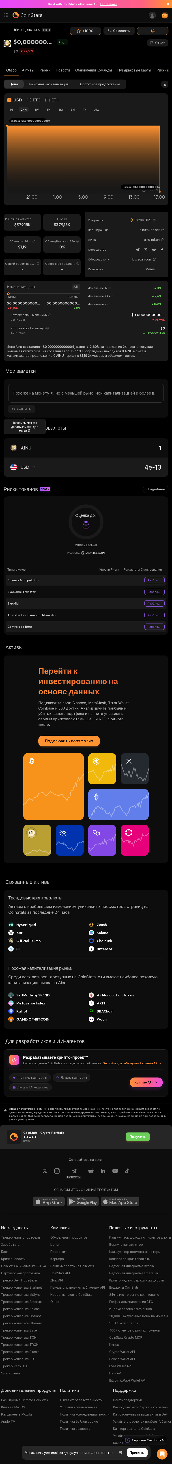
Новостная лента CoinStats (71, 1294)
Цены (54, 1244)
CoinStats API (60, 1273)
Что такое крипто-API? (32, 1077)
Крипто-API (144, 1082)
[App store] (49, 1201)
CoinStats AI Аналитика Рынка (23, 1266)
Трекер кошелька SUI (17, 1359)
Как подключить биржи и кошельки (140, 1407)
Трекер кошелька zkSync (21, 1294)
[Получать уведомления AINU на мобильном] (152, 31)
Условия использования (78, 1407)
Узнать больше (86, 544)
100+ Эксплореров (123, 1323)
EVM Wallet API (120, 1366)
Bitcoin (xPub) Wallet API (127, 1380)
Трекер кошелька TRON (20, 1344)
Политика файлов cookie (79, 1421)
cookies (57, 1452)
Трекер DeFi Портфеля (19, 1280)
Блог (4, 1252)
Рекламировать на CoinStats (72, 1266)
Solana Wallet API (122, 1359)
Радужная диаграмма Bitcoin (131, 1266)
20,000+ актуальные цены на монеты (138, 1316)
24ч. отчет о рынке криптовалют (135, 1294)
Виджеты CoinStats (124, 1287)
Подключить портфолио (69, 741)
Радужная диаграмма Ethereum (133, 1273)
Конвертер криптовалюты (129, 1259)
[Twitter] (146, 249)
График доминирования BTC (131, 1302)
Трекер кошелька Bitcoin (20, 1352)
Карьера (57, 1259)
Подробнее (155, 489)
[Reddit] (154, 249)
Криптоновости (13, 1259)
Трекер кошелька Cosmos (21, 1316)
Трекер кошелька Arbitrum (21, 1302)
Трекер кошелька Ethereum (22, 1323)
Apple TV (8, 1421)
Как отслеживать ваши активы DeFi (140, 1414)
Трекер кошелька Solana (20, 1309)
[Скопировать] (154, 220)
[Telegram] (138, 249)
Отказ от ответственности (81, 1400)
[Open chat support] (162, 1454)
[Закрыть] (166, 4)
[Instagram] (57, 1173)
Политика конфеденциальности (85, 1414)
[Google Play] (83, 1201)
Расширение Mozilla (16, 1414)
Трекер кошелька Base (19, 1330)
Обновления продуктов (69, 1237)
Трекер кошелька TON (19, 1337)
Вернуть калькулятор (126, 1244)
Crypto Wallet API (122, 1352)
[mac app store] (120, 1201)
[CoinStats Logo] (27, 15)
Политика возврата (75, 1428)
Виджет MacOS (13, 1407)
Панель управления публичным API (77, 1287)
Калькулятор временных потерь (134, 1252)
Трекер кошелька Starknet (21, 1287)
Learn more (108, 4)
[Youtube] (115, 1173)
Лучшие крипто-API (74, 1077)
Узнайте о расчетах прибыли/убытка (142, 1421)
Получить (137, 1137)
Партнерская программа (20, 1273)
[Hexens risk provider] (86, 552)
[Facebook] (162, 249)
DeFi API (115, 1373)
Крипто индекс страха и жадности (136, 1280)
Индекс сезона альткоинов (130, 1309)
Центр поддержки (127, 1400)
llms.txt (114, 1344)
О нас (54, 1302)
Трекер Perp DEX (14, 1366)
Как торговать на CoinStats (134, 1428)
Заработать (10, 1244)
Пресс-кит (58, 1252)
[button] (154, 220)
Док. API (56, 1280)
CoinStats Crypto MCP (125, 1337)
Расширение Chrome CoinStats (24, 1400)
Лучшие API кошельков (32, 1087)
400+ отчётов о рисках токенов (134, 1330)
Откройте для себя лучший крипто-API (130, 1063)
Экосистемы (11, 1373)
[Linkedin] (103, 1173)
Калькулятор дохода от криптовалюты (140, 1237)
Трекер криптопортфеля (20, 1237)
